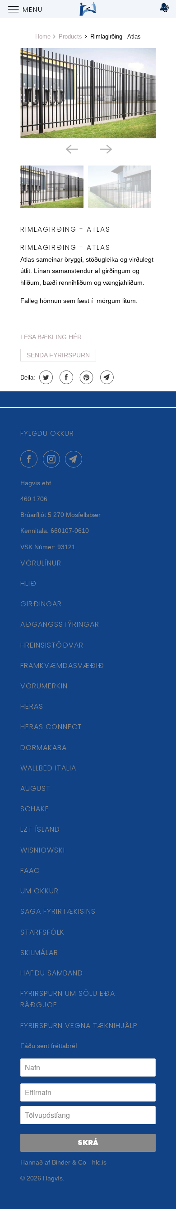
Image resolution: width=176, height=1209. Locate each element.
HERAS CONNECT (51, 727)
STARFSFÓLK (42, 932)
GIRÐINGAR (41, 604)
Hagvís (53, 1178)
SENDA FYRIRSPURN (58, 355)
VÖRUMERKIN (44, 686)
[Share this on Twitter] (45, 377)
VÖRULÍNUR (40, 563)
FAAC (30, 870)
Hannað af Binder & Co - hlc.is (63, 1162)
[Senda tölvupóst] (106, 377)
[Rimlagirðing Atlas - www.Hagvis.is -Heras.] (88, 93)
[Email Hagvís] (75, 459)
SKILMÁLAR (39, 952)
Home (43, 36)
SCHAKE (34, 809)
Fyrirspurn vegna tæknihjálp (79, 1025)
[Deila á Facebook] (65, 377)
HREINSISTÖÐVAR (51, 645)
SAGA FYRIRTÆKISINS (58, 911)
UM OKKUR (39, 891)
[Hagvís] (88, 9)
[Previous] (71, 148)
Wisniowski (42, 850)
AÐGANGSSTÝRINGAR (59, 624)
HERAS (31, 706)
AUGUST (35, 788)
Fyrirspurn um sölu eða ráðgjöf (67, 999)
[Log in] (163, 9)
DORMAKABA (43, 747)
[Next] (105, 148)
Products (70, 36)
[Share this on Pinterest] (85, 377)
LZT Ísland (40, 829)
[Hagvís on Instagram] (53, 459)
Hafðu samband (51, 973)
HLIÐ (28, 583)
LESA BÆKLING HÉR (51, 337)
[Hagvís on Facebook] (30, 459)
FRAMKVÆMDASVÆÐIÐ (62, 665)
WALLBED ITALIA (48, 768)
